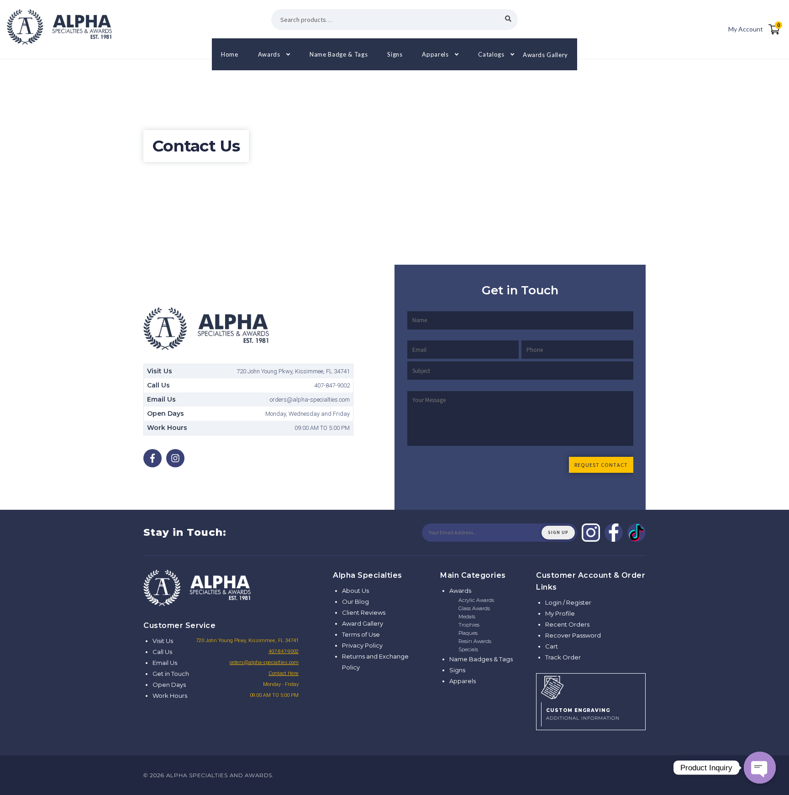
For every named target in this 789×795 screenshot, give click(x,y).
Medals (466, 616)
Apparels (435, 54)
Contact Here (283, 673)
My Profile (560, 613)
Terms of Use (361, 634)
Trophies (468, 625)
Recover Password (573, 635)
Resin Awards (474, 641)
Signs (394, 54)
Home (229, 54)
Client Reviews (363, 612)
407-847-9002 (283, 651)
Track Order (563, 657)
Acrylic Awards (476, 600)
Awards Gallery (545, 54)
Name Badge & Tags (339, 54)
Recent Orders (567, 624)
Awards (269, 54)
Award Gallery (362, 623)
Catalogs (491, 54)
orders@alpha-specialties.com (264, 662)
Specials (468, 649)
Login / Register (568, 602)
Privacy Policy (362, 645)
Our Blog (355, 601)
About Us (355, 590)
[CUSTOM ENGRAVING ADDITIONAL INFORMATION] (591, 686)
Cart (551, 646)
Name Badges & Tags (481, 659)
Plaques (468, 633)
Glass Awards (474, 608)
